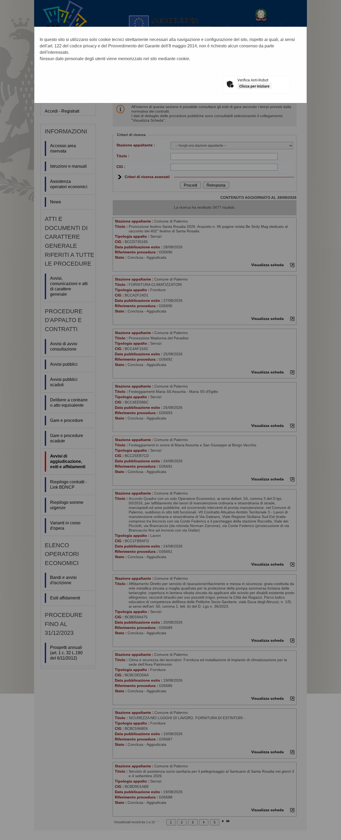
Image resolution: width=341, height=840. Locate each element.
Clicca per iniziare (254, 86)
